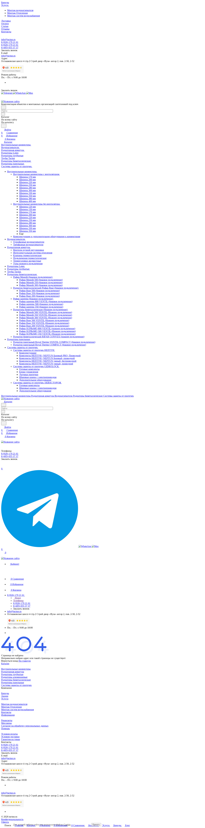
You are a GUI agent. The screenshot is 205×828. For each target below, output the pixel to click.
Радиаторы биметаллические (16, 680)
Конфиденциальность (12, 819)
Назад (17, 598)
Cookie (67, 824)
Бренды (5, 693)
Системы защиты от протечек (16, 685)
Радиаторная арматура (12, 671)
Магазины (6, 723)
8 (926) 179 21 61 (9, 42)
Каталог (5, 663)
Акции (4, 696)
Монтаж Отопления (17, 13)
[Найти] (3, 126)
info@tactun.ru (8, 39)
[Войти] (2, 465)
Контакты (6, 712)
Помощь (5, 728)
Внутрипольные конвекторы (16, 669)
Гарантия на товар (10, 739)
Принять (96, 824)
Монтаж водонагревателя (20, 10)
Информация (8, 715)
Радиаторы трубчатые (12, 674)
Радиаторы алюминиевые (14, 677)
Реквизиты (6, 720)
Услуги (4, 698)
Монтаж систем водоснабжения (23, 15)
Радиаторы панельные (12, 682)
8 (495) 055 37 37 (9, 47)
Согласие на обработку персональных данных (24, 726)
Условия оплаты (9, 734)
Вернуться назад (9, 661)
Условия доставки (10, 736)
